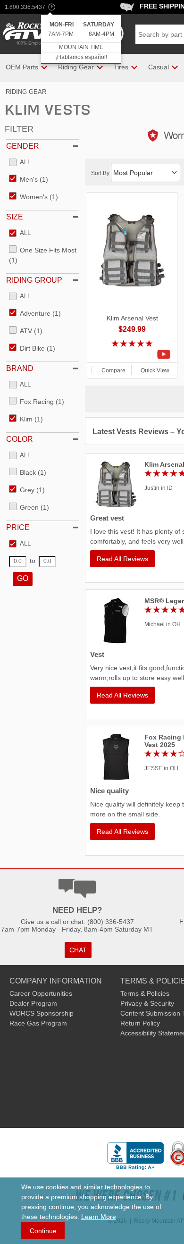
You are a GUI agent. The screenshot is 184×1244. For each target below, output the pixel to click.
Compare (113, 370)
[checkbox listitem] (20, 163)
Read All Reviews (122, 559)
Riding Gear (26, 91)
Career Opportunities (40, 993)
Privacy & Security (147, 1003)
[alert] (81, 39)
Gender (22, 146)
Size (14, 217)
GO (22, 578)
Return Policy (140, 1023)
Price (18, 527)
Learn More (98, 1216)
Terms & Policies (144, 993)
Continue (43, 1231)
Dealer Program (33, 1003)
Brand (19, 368)
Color (19, 439)
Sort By (101, 173)
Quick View (155, 370)
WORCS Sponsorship (41, 1013)
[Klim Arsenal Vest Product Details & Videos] (132, 354)
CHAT (78, 950)
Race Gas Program (38, 1023)
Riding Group (34, 280)
